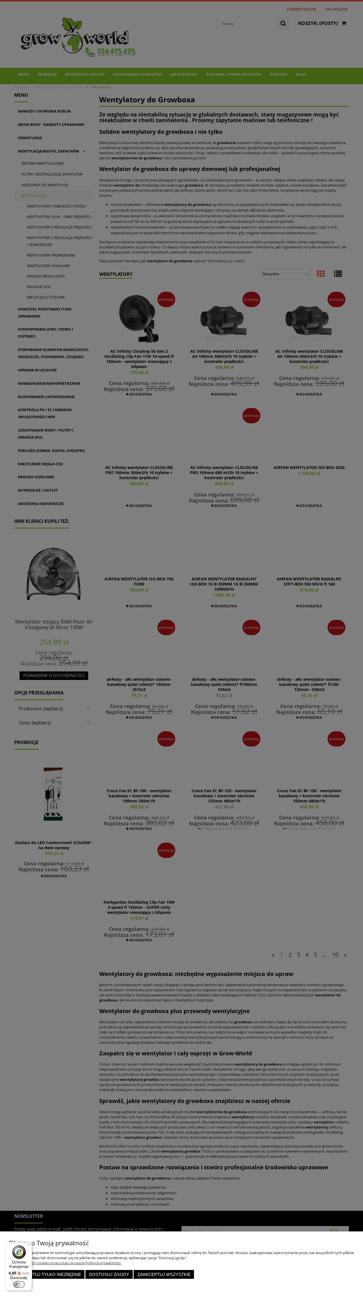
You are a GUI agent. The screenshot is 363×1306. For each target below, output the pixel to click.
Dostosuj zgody (109, 1274)
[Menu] (28, 1245)
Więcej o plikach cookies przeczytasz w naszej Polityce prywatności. (65, 1262)
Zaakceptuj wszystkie (164, 1274)
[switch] (19, 1284)
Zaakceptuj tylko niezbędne (47, 1274)
